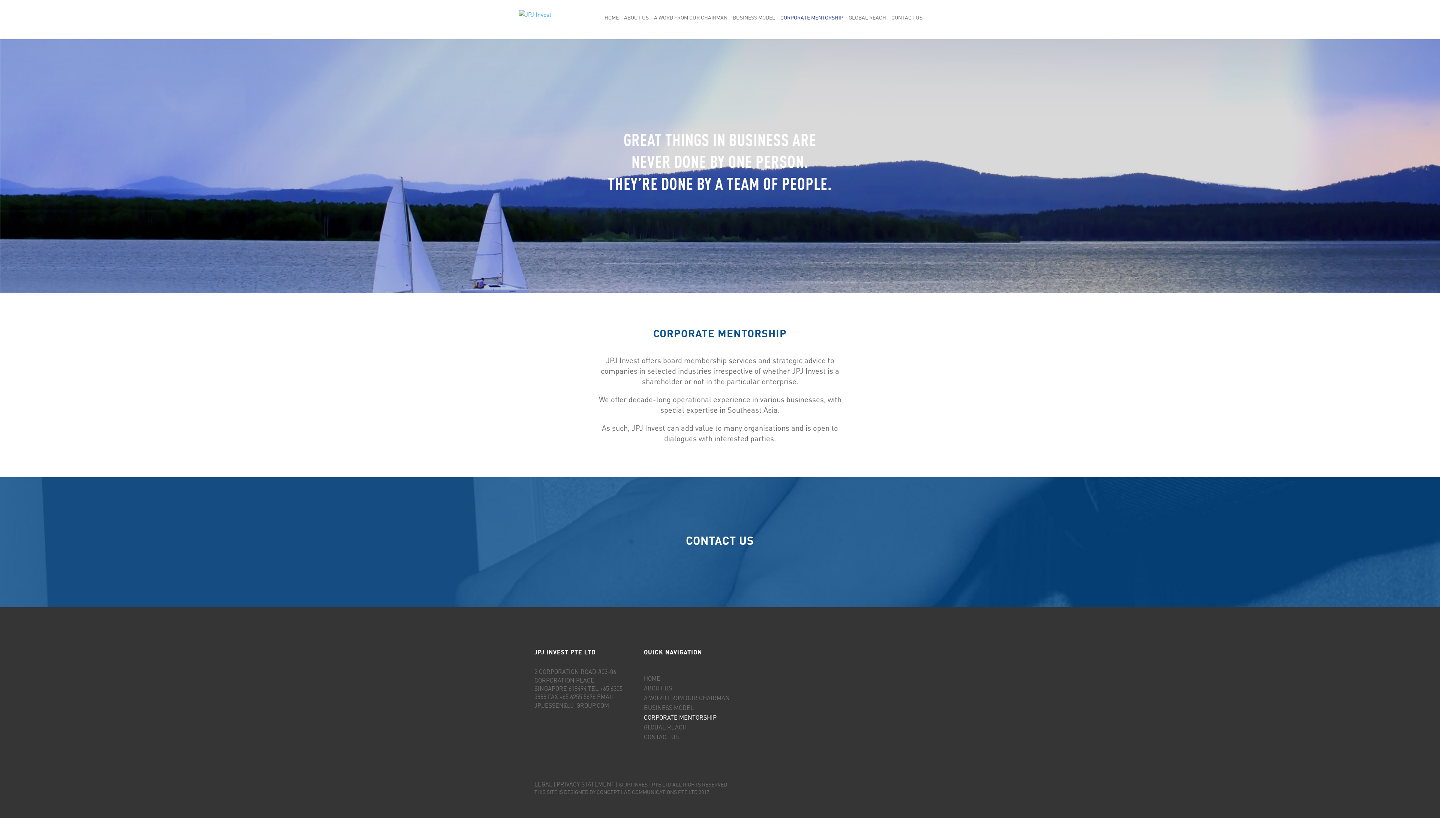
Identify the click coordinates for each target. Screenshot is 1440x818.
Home (611, 18)
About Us (636, 18)
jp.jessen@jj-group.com (571, 705)
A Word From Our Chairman (691, 18)
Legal (543, 784)
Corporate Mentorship (811, 18)
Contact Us (906, 18)
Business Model (754, 18)
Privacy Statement (585, 784)
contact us (720, 540)
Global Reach (867, 18)
